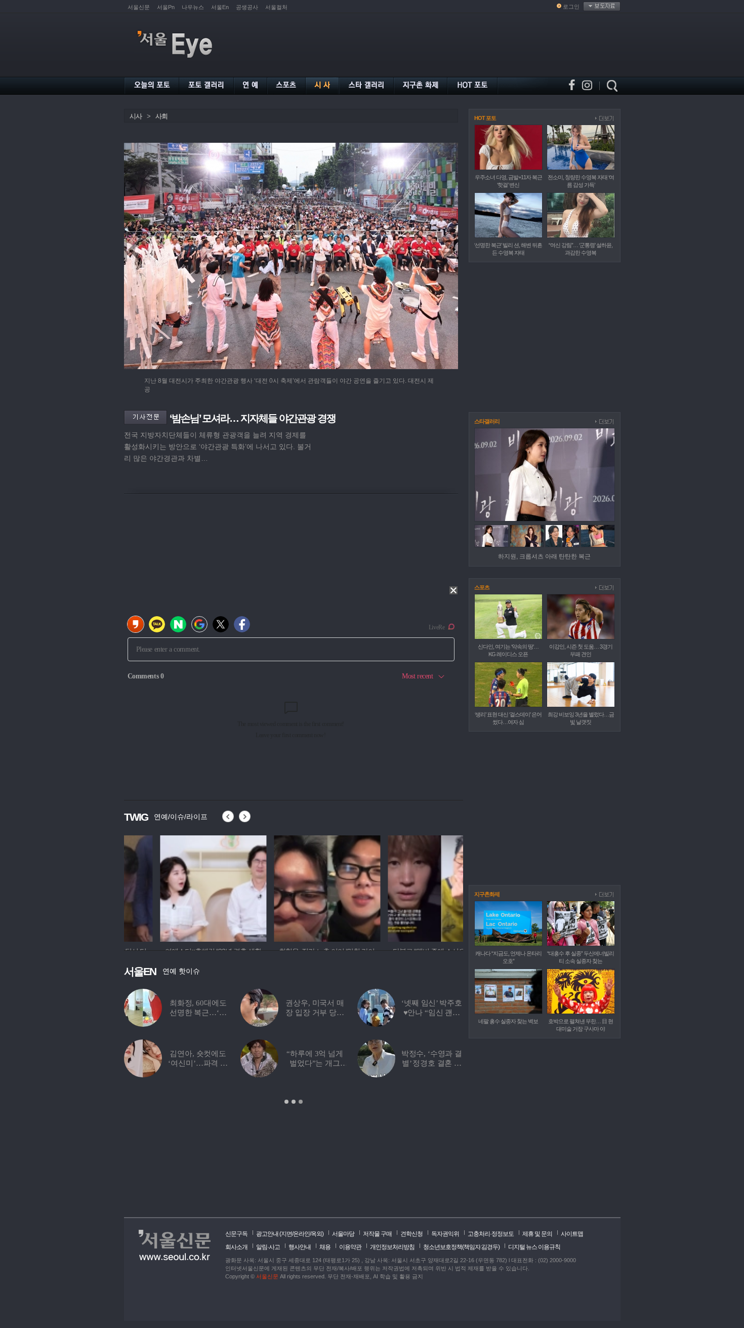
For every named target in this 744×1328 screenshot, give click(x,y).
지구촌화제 (487, 894)
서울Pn (166, 7)
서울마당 (343, 1233)
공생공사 (247, 7)
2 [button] (294, 1102)
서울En (220, 7)
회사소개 (236, 1247)
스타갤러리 (487, 421)
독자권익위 (445, 1233)
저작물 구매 (377, 1233)
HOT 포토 (485, 118)
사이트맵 (572, 1233)
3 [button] (301, 1102)
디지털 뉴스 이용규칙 (534, 1247)
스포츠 (481, 587)
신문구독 (236, 1233)
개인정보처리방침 (392, 1247)
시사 (136, 116)
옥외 (316, 1233)
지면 (286, 1233)
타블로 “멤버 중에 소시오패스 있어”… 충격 (315, 1063)
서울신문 (139, 7)
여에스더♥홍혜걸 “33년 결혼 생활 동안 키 (198, 1063)
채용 (324, 1247)
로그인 (571, 7)
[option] (177, 887)
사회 (161, 116)
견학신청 (411, 1233)
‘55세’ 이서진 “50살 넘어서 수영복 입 (431, 1063)
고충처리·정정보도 (491, 1233)
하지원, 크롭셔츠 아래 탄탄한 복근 (544, 556)
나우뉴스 (193, 7)
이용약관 (350, 1247)
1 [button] (286, 1102)
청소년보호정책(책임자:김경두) (461, 1247)
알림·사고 (268, 1247)
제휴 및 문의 (537, 1233)
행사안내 (299, 1247)
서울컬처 (276, 7)
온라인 (301, 1233)
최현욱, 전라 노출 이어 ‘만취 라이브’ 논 (431, 1012)
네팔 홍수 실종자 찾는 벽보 (508, 1021)
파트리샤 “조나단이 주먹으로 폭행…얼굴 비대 (198, 1012)
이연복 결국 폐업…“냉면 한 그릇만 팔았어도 (315, 1012)
